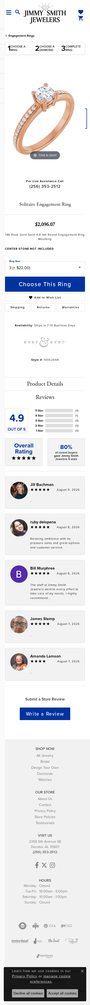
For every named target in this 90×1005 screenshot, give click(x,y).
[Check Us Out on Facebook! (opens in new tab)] (37, 865)
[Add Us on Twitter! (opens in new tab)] (44, 865)
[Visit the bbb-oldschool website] (35, 926)
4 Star (39, 415)
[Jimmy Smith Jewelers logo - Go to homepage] (45, 13)
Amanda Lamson (45, 656)
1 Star (39, 430)
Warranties (71, 307)
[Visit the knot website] (54, 941)
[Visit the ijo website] (66, 926)
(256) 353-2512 (45, 186)
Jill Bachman (42, 484)
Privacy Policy (45, 811)
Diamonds (45, 773)
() (77, 410)
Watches (45, 779)
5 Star (39, 410)
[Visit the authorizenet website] (22, 926)
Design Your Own (45, 767)
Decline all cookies (28, 993)
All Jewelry (45, 755)
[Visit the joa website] (38, 941)
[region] (45, 121)
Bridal (45, 761)
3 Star (39, 420)
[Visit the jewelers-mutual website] (20, 941)
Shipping (17, 307)
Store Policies (45, 817)
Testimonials (45, 823)
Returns (43, 307)
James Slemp (42, 619)
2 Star (39, 425)
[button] (17, 12)
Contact (45, 805)
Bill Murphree (42, 568)
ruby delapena (43, 522)
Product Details (45, 384)
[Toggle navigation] (10, 12)
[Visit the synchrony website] (45, 956)
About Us (45, 798)
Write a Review (45, 714)
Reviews (45, 397)
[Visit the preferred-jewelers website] (71, 941)
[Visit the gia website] (50, 926)
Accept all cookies (62, 993)
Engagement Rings (21, 35)
